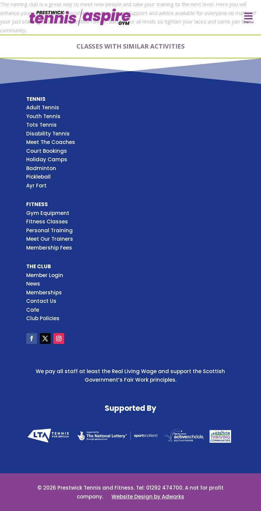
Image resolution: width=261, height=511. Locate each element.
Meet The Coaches (50, 142)
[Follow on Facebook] (31, 338)
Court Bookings (46, 150)
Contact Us (41, 301)
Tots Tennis (41, 124)
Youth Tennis (43, 116)
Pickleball (38, 176)
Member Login (44, 275)
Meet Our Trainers (49, 238)
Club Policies (42, 318)
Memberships (44, 292)
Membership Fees (49, 247)
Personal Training (49, 230)
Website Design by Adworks (147, 496)
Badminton (41, 168)
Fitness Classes (47, 221)
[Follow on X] (45, 338)
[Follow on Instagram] (58, 338)
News (33, 283)
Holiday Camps (46, 159)
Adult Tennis (42, 107)
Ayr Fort (36, 185)
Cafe (32, 309)
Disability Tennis (48, 133)
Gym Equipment (47, 213)
